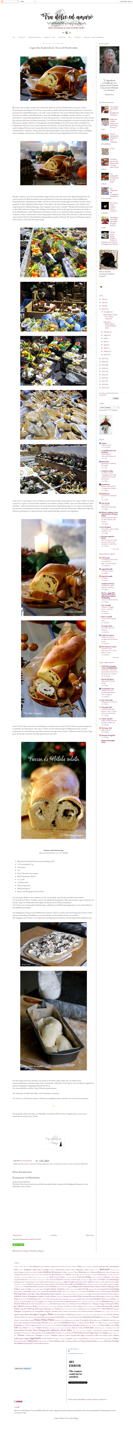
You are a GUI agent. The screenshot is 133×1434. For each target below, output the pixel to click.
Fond (100, 1284)
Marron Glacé (46, 1304)
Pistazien (96, 1317)
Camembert (88, 1274)
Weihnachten (84, 1164)
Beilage (65, 1272)
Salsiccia (25, 1328)
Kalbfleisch (17, 1296)
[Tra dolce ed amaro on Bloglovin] (23, 1369)
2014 (103, 381)
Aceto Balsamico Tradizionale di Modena (52, 1266)
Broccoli (42, 1274)
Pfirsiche (39, 1317)
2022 (103, 309)
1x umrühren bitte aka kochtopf (108, 451)
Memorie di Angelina (108, 735)
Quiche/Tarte (88, 1320)
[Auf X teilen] (44, 1161)
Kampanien (46, 1164)
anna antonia (105, 503)
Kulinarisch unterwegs (34, 37)
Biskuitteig (82, 1272)
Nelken (62, 1309)
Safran (102, 1325)
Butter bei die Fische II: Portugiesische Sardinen (108, 487)
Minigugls (96, 1304)
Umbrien (116, 1335)
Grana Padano (18, 1291)
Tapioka (110, 1333)
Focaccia (95, 1284)
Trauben (67, 1335)
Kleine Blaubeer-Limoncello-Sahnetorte (108, 455)
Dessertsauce (67, 1279)
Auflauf (86, 1270)
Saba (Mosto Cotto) (94, 1325)
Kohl (38, 1299)
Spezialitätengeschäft (26, 1333)
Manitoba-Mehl (19, 1304)
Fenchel (29, 1284)
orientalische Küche (57, 1311)
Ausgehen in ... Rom (49, 37)
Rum (87, 1325)
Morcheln (60, 1306)
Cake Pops (81, 1274)
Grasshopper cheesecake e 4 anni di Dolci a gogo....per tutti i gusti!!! (109, 561)
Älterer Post (90, 1235)
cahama (103, 443)
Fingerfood (52, 1284)
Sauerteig (52, 1328)
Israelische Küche (82, 1294)
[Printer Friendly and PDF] (18, 1245)
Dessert (60, 1279)
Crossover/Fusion (32, 1279)
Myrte (53, 1309)
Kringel (92, 1299)
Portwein (21, 1320)
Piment (66, 1317)
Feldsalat (23, 1284)
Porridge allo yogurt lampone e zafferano (107, 586)
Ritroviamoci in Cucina (108, 647)
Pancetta (85, 1311)
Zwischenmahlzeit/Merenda (41, 1343)
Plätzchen (116, 1317)
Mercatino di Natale (30, 120)
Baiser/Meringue (19, 1272)
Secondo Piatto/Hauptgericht (37, 1330)
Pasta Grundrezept (67, 1314)
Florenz (90, 1284)
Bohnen (107, 1272)
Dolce (102, 1279)
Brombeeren (48, 1274)
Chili (29, 1277)
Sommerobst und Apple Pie (109, 496)
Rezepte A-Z (21, 37)
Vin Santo (56, 1338)
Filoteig (46, 1284)
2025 (103, 299)
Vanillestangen (19, 1338)
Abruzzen (25, 1266)
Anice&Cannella (106, 576)
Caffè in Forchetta (107, 635)
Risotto (73, 1323)
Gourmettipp (113, 1289)
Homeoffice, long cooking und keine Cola (109, 530)
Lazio (36, 1301)
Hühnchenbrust (45, 1294)
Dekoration (52, 1279)
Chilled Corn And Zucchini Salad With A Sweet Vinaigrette (108, 692)
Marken (33, 1304)
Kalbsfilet (25, 1296)
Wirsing (83, 1341)
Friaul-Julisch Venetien (43, 1286)
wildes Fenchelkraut (66, 1341)
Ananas (21, 1270)
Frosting (68, 1286)
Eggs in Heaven (106, 730)
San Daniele (32, 1328)
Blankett (88, 1272)
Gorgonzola (32, 1164)
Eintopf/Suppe (30, 1282)
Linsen (62, 1301)
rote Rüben (26, 1325)
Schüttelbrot (109, 1328)
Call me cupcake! (107, 719)
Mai (105, 341)
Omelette (116, 1309)
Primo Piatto (47, 1320)
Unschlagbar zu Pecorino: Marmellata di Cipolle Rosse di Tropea (109, 222)
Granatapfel (27, 1291)
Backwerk (20, 1164)
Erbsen (85, 1282)
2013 (103, 384)
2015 (103, 378)
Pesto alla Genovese (30, 1317)
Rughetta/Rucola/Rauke (71, 1325)
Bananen (26, 1272)
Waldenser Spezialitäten (106, 1338)
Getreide (33, 1289)
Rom (92, 1322)
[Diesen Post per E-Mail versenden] (40, 1161)
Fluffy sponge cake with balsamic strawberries (108, 721)
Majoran (79, 1301)
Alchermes (74, 1266)
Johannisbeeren (104, 1294)
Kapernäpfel (60, 1296)
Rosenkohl (110, 1323)
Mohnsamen (28, 1306)
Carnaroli (109, 1274)
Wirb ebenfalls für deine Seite (75, 1353)
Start (13, 37)
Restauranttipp (36, 1323)
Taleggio (105, 1333)
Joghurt (89, 1294)
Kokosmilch (43, 1299)
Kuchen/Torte (100, 1299)
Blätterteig (94, 1272)
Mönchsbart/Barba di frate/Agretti (48, 1306)
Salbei (16, 1327)
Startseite (54, 1235)
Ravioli (16, 1323)
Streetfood (70, 1333)
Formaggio (115, 1284)
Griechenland (45, 1291)
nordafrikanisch (81, 1309)
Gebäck (103, 1286)
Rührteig (82, 1325)
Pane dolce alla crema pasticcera (108, 629)
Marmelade (39, 1304)
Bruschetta (63, 1274)
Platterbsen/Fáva (108, 1317)
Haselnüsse (115, 1291)
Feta (42, 1284)
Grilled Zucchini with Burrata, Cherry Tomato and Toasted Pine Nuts (109, 711)
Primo (37, 1320)
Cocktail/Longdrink (70, 1277)
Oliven (104, 1309)
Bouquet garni (114, 1272)
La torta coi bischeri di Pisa (109, 600)
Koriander (65, 1299)
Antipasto (28, 1269)
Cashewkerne (115, 1274)
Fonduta (104, 1284)
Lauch (32, 1301)
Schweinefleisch (19, 1330)
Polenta (16, 1320)
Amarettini (95, 1266)
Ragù (117, 1320)
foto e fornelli (105, 605)
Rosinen (116, 1323)
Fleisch (85, 1284)
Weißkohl (51, 1341)
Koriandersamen (73, 1299)
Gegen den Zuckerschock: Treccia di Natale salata (109, 325)
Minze (117, 1304)
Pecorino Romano (113, 1314)
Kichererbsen (100, 1296)
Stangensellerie (51, 1333)
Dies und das (61, 37)
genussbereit (105, 484)
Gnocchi (97, 1289)
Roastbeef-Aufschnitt (83, 1323)
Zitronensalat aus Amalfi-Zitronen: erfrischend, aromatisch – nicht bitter (109, 542)
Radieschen (112, 1320)
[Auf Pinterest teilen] (48, 1161)
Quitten (100, 1320)
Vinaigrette (62, 1338)
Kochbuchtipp (32, 1299)
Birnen (76, 1272)
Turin (100, 1335)
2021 (103, 358)
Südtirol (75, 1333)
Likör (45, 1301)
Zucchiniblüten (19, 1343)
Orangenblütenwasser (28, 1311)
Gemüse (22, 1289)
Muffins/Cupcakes (20, 1309)
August (106, 335)
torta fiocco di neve (107, 571)
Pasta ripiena (78, 1314)
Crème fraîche (115, 1277)
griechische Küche (55, 1291)
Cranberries (106, 1277)
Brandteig (17, 1274)
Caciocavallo (75, 1274)
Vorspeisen (75, 1338)
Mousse (95, 1306)
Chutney (34, 1277)
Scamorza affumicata (72, 1328)
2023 (103, 306)
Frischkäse (53, 1286)
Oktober (107, 332)
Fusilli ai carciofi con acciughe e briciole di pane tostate (109, 639)
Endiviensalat (78, 1282)
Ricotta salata (53, 1323)
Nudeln (88, 1309)
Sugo (92, 1332)
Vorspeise (69, 1338)
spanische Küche (108, 1330)
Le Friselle (104, 578)
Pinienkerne (88, 1317)
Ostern (65, 1311)
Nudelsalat (94, 1309)
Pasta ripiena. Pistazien (88, 1314)
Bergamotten (70, 1272)
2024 (103, 302)
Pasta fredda (57, 1314)
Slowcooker (82, 1330)
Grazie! (112, 148)
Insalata (58, 1294)
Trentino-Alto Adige (78, 1335)
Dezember (107, 312)
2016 (103, 375)
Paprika (16, 1314)
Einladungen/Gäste (19, 1282)
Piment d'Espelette (73, 1317)
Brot (53, 1274)
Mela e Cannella (106, 617)
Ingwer (53, 1294)
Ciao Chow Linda (107, 700)
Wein (40, 1341)
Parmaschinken (24, 1314)
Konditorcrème (58, 1299)
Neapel (70, 1164)
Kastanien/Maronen (89, 1296)
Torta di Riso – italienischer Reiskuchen (108, 506)
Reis (20, 1323)
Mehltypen (73, 1304)
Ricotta (45, 1322)
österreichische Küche (74, 1311)
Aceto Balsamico (34, 1266)
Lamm (117, 1299)
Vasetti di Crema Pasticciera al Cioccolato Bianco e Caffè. (109, 650)
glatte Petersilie (83, 1289)
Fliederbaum (105, 494)
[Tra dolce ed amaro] (69, 1351)
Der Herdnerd (106, 527)
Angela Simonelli (106, 569)
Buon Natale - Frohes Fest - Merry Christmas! (110, 317)
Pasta (50, 1314)
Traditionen (61, 1335)
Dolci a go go (105, 558)
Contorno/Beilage (84, 1277)
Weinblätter (45, 1341)
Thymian (20, 1335)
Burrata (68, 1274)
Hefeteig (39, 1164)
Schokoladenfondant (99, 1328)
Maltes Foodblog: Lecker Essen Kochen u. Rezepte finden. (109, 514)
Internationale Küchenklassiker (70, 1294)
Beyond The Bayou (107, 679)
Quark (73, 1320)
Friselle (59, 1286)
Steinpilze (58, 1333)
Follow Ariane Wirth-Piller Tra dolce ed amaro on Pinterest (87, 1399)
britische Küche (35, 1274)
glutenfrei (91, 1289)
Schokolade (88, 1327)
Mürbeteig (30, 1309)
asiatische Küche (70, 1270)
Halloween (98, 1291)
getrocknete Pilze (41, 1289)
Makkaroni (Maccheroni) (88, 1301)
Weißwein (57, 1341)
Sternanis (64, 1333)
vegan (26, 1338)
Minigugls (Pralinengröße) (107, 1304)
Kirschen (108, 1296)
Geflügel (109, 1286)
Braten (22, 1274)
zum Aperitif (28, 1343)
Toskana (54, 1335)
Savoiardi (57, 1328)
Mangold (116, 1301)
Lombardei (57, 1164)
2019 (103, 365)
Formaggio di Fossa (19, 1286)
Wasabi (16, 1341)
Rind (59, 1323)
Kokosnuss (50, 1299)
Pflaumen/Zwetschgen (48, 1317)
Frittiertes (63, 1286)
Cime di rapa (44, 1277)
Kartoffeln (73, 1296)
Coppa (93, 1277)
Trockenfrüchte (89, 1335)
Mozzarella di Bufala (112, 1306)
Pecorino (104, 1314)
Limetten (50, 1301)
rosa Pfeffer (98, 1323)
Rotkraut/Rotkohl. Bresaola (48, 1325)
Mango (111, 1301)
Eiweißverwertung (49, 1282)
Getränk (28, 1289)
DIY (98, 1279)
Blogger (76, 1418)
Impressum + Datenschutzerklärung (93, 37)
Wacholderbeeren (84, 1338)
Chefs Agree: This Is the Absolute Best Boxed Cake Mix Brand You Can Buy (109, 672)
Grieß (64, 1291)
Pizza (102, 1317)
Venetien (50, 1338)
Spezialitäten (17, 1333)
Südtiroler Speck (84, 1333)
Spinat (34, 1333)
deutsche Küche (76, 1279)
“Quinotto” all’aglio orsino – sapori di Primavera (107, 609)
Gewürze (67, 1289)
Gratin (33, 1291)
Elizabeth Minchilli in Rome (108, 741)
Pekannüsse (17, 1317)
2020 (103, 362)
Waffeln (98, 1338)
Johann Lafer (96, 1294)
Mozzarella (100, 1306)
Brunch (26, 1164)
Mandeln (105, 1301)
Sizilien (69, 1330)
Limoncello (56, 1301)
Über (69, 37)
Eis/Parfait (40, 1282)
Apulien (46, 1270)
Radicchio (105, 1320)
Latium (28, 1301)
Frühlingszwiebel (76, 1286)
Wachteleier (92, 1338)
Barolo (31, 1272)
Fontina (109, 1284)
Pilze (62, 1317)
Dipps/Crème (93, 1279)
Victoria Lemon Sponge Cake (108, 619)
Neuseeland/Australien (70, 1309)
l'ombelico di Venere (107, 584)
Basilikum (47, 1272)
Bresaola (26, 1274)
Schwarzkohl (116, 1328)
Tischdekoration (29, 1335)
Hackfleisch (90, 1291)
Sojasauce (89, 1330)
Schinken (81, 1328)
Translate (114, 410)
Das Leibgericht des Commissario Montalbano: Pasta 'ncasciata (109, 193)
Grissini (68, 1291)
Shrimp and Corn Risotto (109, 702)
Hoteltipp (37, 1294)
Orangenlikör (39, 1311)
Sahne (107, 1325)
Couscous (99, 1277)
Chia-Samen (25, 1277)
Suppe (96, 1333)
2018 (103, 368)
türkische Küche (107, 1335)
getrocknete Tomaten (55, 1289)
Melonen (78, 1304)
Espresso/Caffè (99, 1282)
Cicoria (39, 1277)
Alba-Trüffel (68, 1266)
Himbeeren (25, 1294)
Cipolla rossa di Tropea (57, 1277)
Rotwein (59, 1325)
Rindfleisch (65, 1322)
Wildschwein (76, 1341)
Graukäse (38, 1291)
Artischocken (59, 1270)
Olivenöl (109, 1308)
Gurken (84, 1291)
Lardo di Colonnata (19, 1301)
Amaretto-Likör (104, 1266)
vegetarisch (76, 1164)
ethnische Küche (109, 1282)
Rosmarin (18, 1325)
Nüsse (99, 1309)
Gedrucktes (77, 37)
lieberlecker (105, 462)
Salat (117, 1325)
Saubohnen (45, 1328)
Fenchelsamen (36, 1284)
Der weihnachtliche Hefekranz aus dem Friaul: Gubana (110, 179)
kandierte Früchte (44, 1296)
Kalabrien (116, 1294)
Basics (35, 1272)
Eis (36, 1282)
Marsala (53, 1304)
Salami (113, 1325)
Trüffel (96, 1335)
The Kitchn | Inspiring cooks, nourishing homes (109, 667)
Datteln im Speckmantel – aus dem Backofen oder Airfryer (109, 519)
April (105, 345)
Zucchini (115, 1341)
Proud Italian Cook (107, 689)
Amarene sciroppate (87, 1266)
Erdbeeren (91, 1282)
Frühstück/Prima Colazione (91, 1286)
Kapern (53, 1296)
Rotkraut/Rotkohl (35, 1325)
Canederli (93, 1274)
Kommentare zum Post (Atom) (31, 1239)
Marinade (27, 1304)
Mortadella (67, 1306)
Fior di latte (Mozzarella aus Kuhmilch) (69, 1284)
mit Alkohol (19, 1306)
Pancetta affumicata (95, 1311)
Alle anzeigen (116, 549)
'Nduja (16, 1266)
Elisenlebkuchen (59, 1282)
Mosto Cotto (88, 1306)
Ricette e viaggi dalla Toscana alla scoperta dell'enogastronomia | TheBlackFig (108, 595)
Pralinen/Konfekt (29, 1320)
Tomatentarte (46, 1335)
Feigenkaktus (17, 1284)
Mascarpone (64, 1164)
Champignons (17, 1277)
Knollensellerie (23, 1299)
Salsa (20, 1328)
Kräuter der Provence (83, 1299)
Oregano (47, 1311)
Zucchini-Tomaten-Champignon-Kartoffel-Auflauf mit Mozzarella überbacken (108, 476)
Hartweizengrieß (106, 1291)
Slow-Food (76, 1330)
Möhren (35, 1306)
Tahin (100, 1333)
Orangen (17, 1311)
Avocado (91, 1270)
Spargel (116, 1330)
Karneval (66, 1296)
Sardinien (39, 1328)
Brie (30, 1274)
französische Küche (30, 1286)
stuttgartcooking (107, 471)
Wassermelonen (23, 1341)
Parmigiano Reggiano (38, 1314)
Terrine (114, 1333)
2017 (103, 371)
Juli (105, 338)
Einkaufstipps (114, 1279)
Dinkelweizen (84, 1279)
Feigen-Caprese (106, 445)
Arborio (52, 1270)
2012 (103, 388)
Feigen (117, 1282)
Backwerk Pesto (115, 1270)
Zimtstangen (100, 1341)
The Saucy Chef (106, 728)
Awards (97, 1270)
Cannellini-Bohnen (101, 1274)
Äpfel (34, 1270)
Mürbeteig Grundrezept (43, 1309)
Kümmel (108, 1299)
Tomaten (38, 1335)
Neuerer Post (17, 1235)
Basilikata (40, 1272)
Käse (51, 1164)
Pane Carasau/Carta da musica (111, 1311)
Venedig (44, 1338)
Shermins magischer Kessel (107, 537)
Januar (106, 354)
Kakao (111, 1294)
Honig (31, 1294)
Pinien (81, 1317)
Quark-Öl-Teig (79, 1320)
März (105, 348)
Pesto (23, 1317)
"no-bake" (20, 1266)
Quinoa (95, 1320)
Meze (90, 1304)
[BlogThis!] (42, 1161)
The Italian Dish (106, 707)
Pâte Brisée (98, 1314)
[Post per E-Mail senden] (36, 1161)
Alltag (79, 1266)
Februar (106, 351)
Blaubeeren (101, 1272)
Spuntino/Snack (41, 1333)
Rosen (105, 1323)
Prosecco (57, 1320)
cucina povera (41, 1279)
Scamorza (62, 1328)
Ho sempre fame (106, 626)
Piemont (58, 1317)
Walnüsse (116, 1338)
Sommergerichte (97, 1330)
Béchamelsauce (57, 1272)
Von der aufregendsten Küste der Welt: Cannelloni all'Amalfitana (110, 139)
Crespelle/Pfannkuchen (20, 1279)
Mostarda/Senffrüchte (77, 1306)
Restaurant (26, 1323)
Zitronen (107, 1341)
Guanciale (78, 1291)
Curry (47, 1279)
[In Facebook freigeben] (46, 1161)
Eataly (107, 1279)
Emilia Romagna (69, 1282)
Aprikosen (40, 1270)
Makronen (98, 1301)
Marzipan (59, 1304)
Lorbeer (74, 1301)
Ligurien (41, 1301)
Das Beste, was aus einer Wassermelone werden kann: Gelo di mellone (110, 164)
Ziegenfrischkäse (91, 1341)
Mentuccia (85, 1304)
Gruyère (73, 1291)
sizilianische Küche (58, 1330)
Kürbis (113, 1299)
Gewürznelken (74, 1289)
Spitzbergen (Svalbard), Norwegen (108, 464)
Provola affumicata (66, 1320)
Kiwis (113, 1296)
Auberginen (79, 1270)
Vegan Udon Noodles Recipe (108, 682)
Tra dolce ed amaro (73, 1349)
